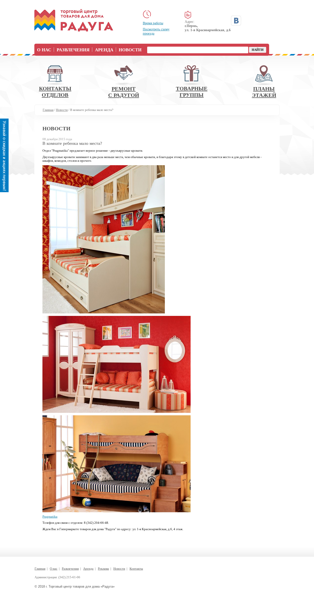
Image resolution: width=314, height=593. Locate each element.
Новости (130, 49)
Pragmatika (49, 516)
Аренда (104, 49)
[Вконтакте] (236, 21)
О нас (44, 49)
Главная (40, 568)
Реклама (103, 568)
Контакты (136, 568)
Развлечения (73, 49)
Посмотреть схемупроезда (156, 31)
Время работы (153, 23)
